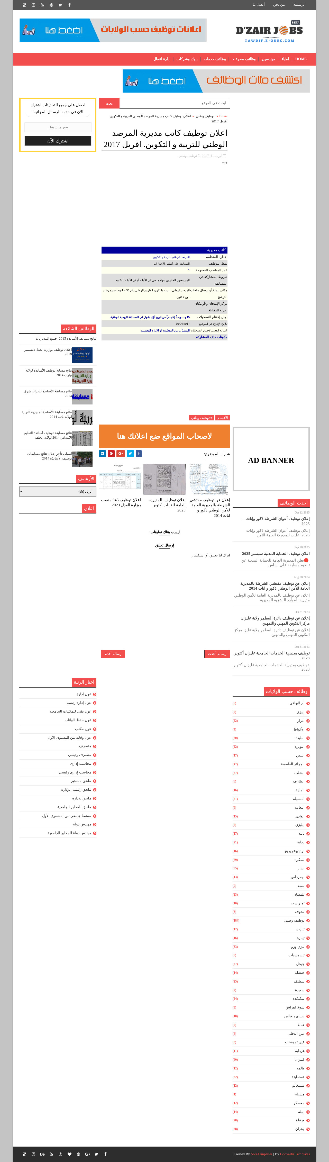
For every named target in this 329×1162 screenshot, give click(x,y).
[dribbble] (60, 1154)
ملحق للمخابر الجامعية (74, 807)
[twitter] (60, 5)
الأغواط (299, 729)
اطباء (285, 59)
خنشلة (300, 973)
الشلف (299, 773)
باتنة (301, 833)
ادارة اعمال (161, 59)
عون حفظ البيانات (78, 720)
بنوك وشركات (187, 59)
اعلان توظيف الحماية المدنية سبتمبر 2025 (276, 554)
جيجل (300, 964)
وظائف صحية (246, 59)
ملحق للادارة (81, 798)
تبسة (301, 886)
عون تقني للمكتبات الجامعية (70, 711)
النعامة (300, 807)
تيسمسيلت (296, 955)
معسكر (299, 1103)
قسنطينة (298, 1077)
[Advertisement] (271, 175)
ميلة (301, 1112)
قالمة (301, 1068)
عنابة (301, 1025)
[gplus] (87, 1154)
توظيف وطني (294, 920)
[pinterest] (51, 5)
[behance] (42, 1154)
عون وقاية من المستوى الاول (69, 738)
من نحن (279, 4)
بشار (301, 868)
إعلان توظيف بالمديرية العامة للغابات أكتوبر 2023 (167, 505)
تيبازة (301, 938)
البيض (300, 755)
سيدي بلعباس (294, 1016)
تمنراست (298, 903)
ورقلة (300, 1120)
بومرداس (298, 877)
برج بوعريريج (295, 851)
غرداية (300, 1051)
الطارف (299, 781)
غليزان (300, 1059)
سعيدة (300, 990)
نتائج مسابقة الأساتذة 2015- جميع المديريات (65, 338)
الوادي (300, 816)
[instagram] (33, 5)
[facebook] (69, 5)
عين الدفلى (296, 1033)
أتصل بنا (259, 4)
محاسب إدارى (80, 763)
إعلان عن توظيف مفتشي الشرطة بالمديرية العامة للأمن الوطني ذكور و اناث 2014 (210, 508)
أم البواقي (297, 703)
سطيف (299, 981)
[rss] (42, 5)
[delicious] (24, 5)
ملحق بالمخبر (81, 781)
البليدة (300, 738)
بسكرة (300, 860)
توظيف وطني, (187, 156)
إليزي (301, 712)
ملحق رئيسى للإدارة (76, 789)
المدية (300, 790)
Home (301, 59)
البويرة (300, 747)
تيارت (300, 929)
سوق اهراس (295, 1007)
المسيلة (299, 799)
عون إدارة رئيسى (78, 703)
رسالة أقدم (113, 654)
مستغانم (298, 1085)
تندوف (300, 912)
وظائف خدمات (215, 59)
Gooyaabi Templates (295, 1154)
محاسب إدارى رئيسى (75, 772)
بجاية (301, 842)
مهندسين (268, 59)
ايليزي (300, 825)
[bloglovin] (69, 1154)
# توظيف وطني (201, 418)
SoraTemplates (261, 1154)
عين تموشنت (295, 1042)
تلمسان (299, 894)
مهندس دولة (82, 824)
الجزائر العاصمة (293, 764)
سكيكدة (299, 999)
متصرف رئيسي (79, 755)
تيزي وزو (298, 947)
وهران (300, 1129)
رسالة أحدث (217, 654)
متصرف (85, 746)
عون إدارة (84, 694)
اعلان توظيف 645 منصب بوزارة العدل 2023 (121, 502)
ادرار (301, 721)
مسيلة (300, 1094)
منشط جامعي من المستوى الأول (66, 816)
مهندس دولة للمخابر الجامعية (69, 833)
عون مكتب (83, 729)
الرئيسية (299, 4)
